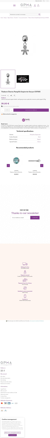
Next (41, 165)
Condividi (8, 95)
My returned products (5, 378)
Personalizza (17, 432)
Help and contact (4, 394)
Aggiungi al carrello (31, 110)
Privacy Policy (4, 396)
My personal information (6, 381)
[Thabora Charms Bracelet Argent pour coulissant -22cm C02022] (34, 160)
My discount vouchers (5, 383)
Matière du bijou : (13, 139)
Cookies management (5, 397)
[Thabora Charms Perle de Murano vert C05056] (16, 160)
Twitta (11, 95)
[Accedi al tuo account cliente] (35, 5)
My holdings (3, 380)
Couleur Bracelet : (13, 137)
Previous (8, 165)
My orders (3, 376)
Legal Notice (3, 389)
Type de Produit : (13, 141)
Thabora (3, 97)
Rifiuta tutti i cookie (9, 432)
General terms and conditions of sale (9, 392)
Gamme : (11, 134)
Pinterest (14, 95)
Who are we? (4, 390)
